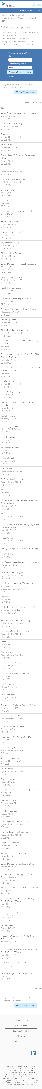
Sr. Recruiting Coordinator (12, 479)
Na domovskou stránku (12, 15)
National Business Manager (13, 726)
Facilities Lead (7, 201)
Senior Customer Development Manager (19, 113)
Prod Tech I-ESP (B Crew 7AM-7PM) (16, 211)
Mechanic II (6, 597)
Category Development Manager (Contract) (20, 309)
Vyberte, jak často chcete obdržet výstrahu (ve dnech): (18, 86)
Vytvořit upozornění (26, 92)
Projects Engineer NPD (11, 716)
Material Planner (8, 514)
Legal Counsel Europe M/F (12, 277)
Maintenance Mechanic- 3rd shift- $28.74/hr (20, 888)
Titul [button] (3, 108)
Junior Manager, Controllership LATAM (18, 864)
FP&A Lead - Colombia (11, 222)
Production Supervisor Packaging (15, 621)
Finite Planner (7, 538)
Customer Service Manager (13, 179)
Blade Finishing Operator (12, 253)
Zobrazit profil (34, 11)
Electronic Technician (10, 458)
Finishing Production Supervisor (15, 822)
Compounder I (7, 134)
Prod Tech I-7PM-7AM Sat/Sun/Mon (16, 737)
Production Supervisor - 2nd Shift (15, 674)
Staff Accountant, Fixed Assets (14, 232)
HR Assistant (6, 469)
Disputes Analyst (8, 779)
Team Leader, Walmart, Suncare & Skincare (20, 705)
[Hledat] (33, 4)
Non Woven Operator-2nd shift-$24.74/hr (19, 790)
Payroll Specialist (8, 416)
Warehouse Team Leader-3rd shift (15, 853)
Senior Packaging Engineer (12, 392)
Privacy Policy (21, 1041)
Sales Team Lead (8, 437)
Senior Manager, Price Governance (16, 973)
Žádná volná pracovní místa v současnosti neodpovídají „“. (20, 33)
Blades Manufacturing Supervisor (15, 330)
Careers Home (21, 1020)
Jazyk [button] (22, 11)
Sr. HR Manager (8, 748)
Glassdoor (21, 1036)
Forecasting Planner (9, 427)
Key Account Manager (10, 243)
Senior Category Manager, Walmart (16, 124)
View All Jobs (21, 1026)
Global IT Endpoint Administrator (15, 963)
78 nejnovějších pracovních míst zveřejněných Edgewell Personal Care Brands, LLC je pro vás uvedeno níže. (18, 42)
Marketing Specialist (9, 490)
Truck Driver (6, 145)
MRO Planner (7, 769)
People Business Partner (11, 288)
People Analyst (7, 925)
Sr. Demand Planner (10, 448)
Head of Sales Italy (9, 811)
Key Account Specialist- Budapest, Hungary (20, 562)
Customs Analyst (8, 169)
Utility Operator (8, 190)
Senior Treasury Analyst (11, 663)
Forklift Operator (8, 320)
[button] (39, 4)
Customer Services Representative (16, 299)
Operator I (5, 642)
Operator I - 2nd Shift (10, 758)
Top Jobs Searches (21, 1031)
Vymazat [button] (11, 76)
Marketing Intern (8, 695)
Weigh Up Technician (10, 843)
